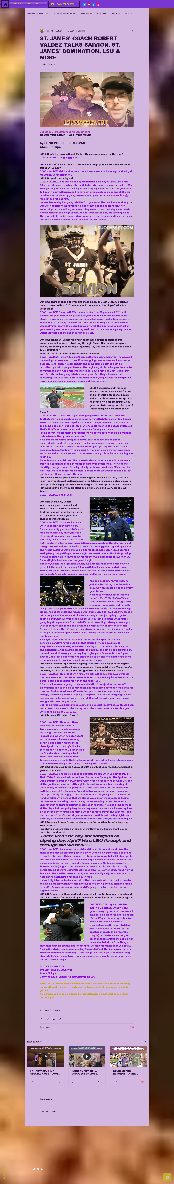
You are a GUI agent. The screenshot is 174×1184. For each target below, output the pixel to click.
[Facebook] (93, 4)
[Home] (5, 4)
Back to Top (4, 1173)
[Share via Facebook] (41, 1019)
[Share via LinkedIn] (53, 1019)
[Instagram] (97, 4)
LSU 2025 (115, 13)
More (127, 13)
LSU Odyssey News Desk (37, 13)
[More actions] (132, 30)
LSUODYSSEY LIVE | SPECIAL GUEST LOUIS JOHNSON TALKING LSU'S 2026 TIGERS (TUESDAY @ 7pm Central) (44, 1072)
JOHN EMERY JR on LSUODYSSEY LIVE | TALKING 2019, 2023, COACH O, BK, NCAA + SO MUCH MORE (86, 1072)
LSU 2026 (101, 13)
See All (144, 1041)
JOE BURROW (86, 13)
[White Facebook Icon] (29, 1169)
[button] (143, 13)
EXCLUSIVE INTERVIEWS (64, 13)
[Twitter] (84, 4)
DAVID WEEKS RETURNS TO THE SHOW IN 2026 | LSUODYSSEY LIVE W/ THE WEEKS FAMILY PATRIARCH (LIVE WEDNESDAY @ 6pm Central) (126, 1072)
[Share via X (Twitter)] (47, 1019)
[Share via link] (60, 1019)
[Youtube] (89, 4)
